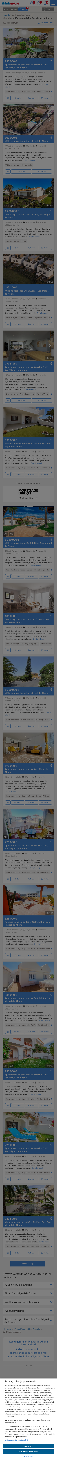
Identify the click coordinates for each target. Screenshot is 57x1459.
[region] (28, 1418)
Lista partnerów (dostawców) (16, 1440)
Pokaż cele (28, 1457)
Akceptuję (28, 1446)
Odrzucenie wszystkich (28, 1451)
